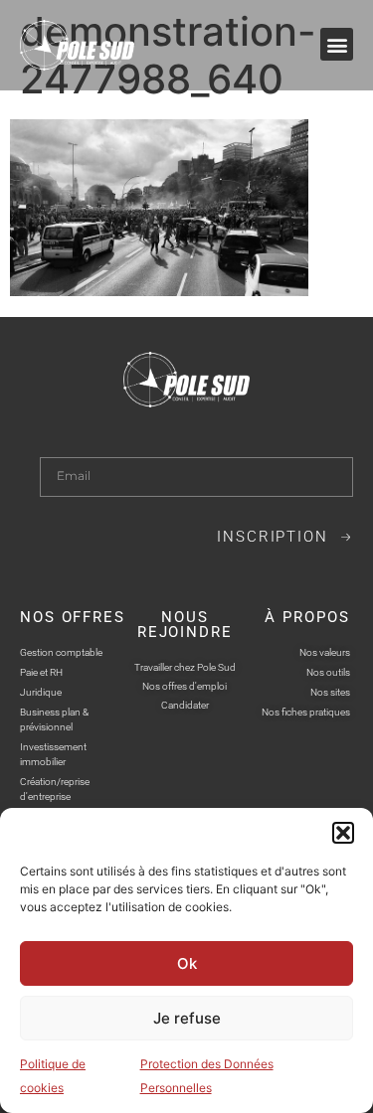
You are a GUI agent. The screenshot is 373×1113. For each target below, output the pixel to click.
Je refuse (187, 1018)
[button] (343, 833)
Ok (187, 963)
